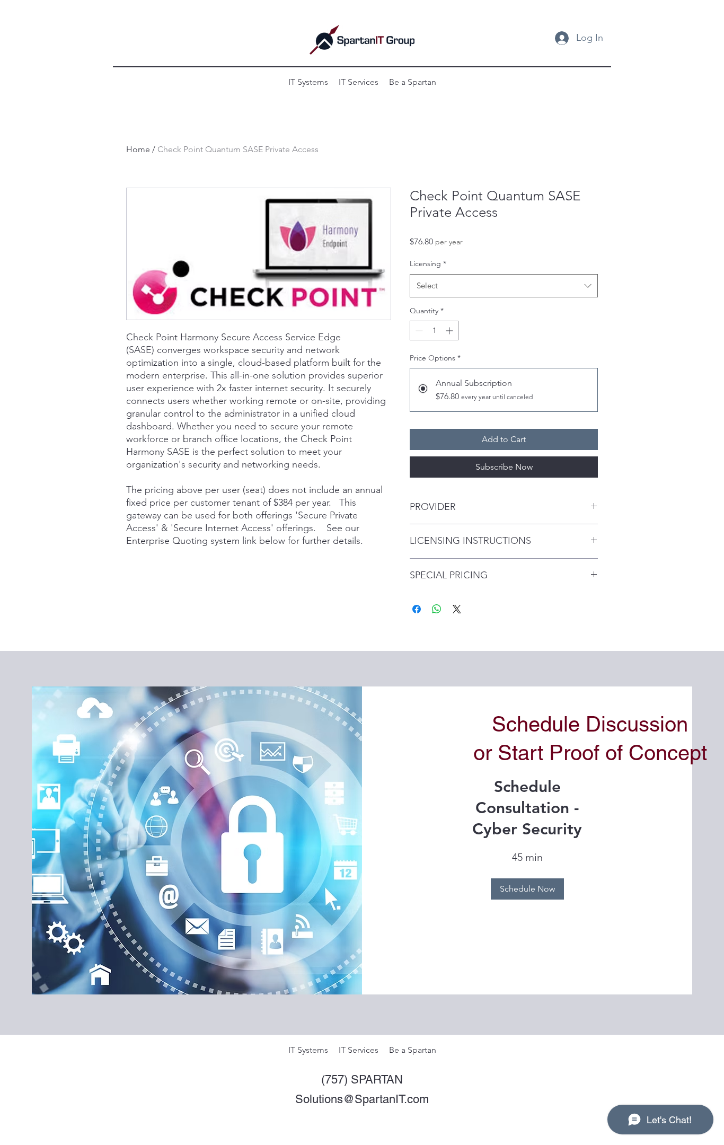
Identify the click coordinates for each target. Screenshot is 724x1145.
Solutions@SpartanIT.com (362, 1099)
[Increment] (450, 330)
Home (138, 149)
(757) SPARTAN (362, 1079)
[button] (527, 889)
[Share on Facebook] (416, 609)
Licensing (428, 263)
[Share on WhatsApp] (436, 609)
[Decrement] (418, 330)
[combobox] (504, 285)
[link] (527, 808)
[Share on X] (457, 609)
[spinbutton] (434, 330)
